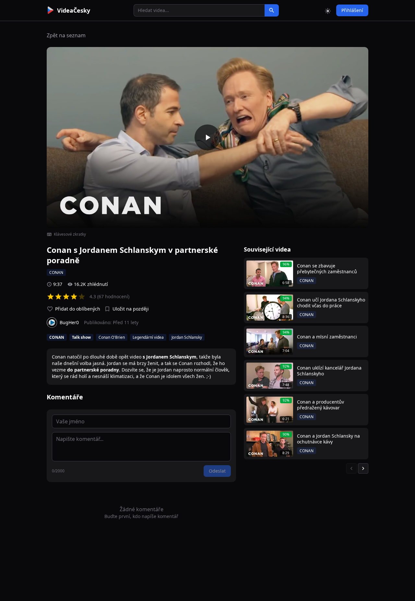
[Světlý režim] (328, 10)
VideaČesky (73, 10)
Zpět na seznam (66, 35)
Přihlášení (352, 10)
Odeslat (217, 471)
